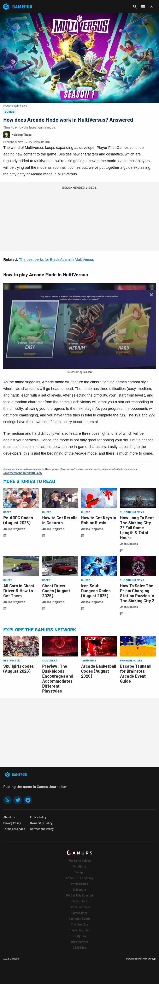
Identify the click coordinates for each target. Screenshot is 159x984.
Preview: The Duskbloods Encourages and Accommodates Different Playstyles (57, 678)
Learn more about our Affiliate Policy (22, 472)
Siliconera (79, 889)
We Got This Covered (79, 895)
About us (9, 817)
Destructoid (79, 901)
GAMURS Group (147, 958)
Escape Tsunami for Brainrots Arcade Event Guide (136, 673)
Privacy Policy (12, 823)
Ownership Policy (41, 823)
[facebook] (28, 800)
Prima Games (79, 884)
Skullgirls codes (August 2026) (18, 668)
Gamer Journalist (80, 907)
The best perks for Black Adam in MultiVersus (56, 259)
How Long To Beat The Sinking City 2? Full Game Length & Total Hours (137, 527)
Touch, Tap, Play (79, 930)
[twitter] (17, 800)
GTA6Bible (79, 947)
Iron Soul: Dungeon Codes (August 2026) (96, 590)
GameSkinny (79, 913)
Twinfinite (79, 866)
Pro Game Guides (80, 860)
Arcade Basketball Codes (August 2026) (98, 671)
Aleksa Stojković (14, 529)
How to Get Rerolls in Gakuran (59, 520)
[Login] (151, 6)
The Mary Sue (79, 924)
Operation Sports (79, 918)
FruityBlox (79, 936)
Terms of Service (14, 829)
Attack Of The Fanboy (79, 878)
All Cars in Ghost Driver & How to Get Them (19, 590)
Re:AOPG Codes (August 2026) (18, 520)
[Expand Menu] (143, 6)
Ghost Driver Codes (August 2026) (56, 590)
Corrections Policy (42, 829)
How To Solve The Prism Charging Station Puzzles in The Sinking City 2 (137, 593)
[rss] (7, 800)
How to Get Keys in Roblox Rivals (98, 520)
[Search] (135, 6)
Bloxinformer (79, 942)
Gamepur (80, 872)
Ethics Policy (38, 817)
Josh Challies (129, 544)
